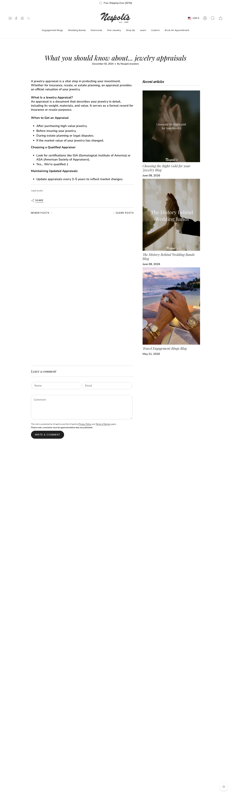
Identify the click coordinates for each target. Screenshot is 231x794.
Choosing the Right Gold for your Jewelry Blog (166, 168)
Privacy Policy (84, 424)
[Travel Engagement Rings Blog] (171, 306)
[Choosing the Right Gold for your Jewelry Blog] (171, 126)
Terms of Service (103, 424)
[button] (52, 30)
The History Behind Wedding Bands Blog (169, 256)
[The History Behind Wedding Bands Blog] (171, 215)
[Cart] (220, 18)
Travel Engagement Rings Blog (165, 348)
